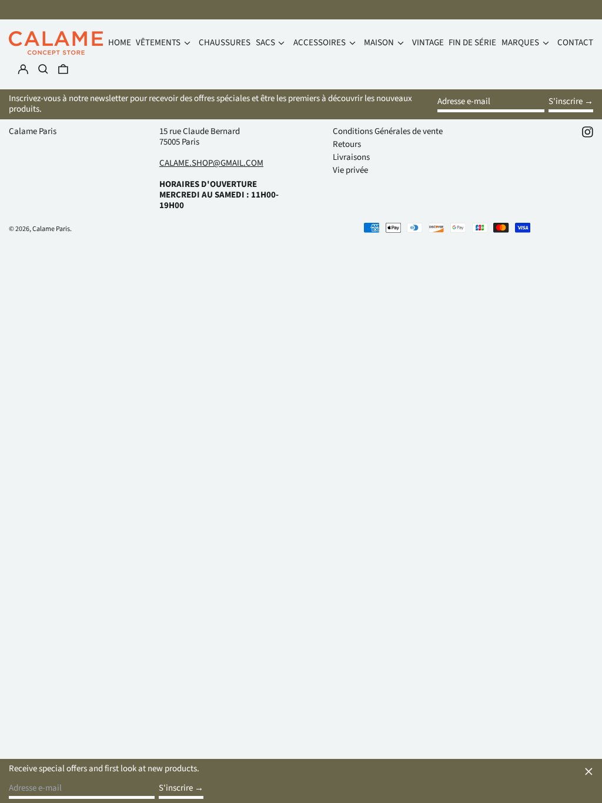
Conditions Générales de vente (388, 131)
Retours (347, 144)
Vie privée (350, 170)
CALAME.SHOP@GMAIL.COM (211, 163)
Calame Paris (32, 131)
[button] (63, 69)
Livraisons (351, 157)
